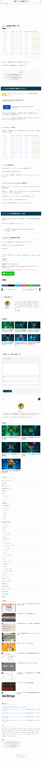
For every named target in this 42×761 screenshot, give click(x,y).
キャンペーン (21, 734)
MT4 (4, 500)
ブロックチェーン (6, 485)
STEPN (4, 483)
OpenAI (37, 730)
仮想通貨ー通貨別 (6, 522)
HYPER (24, 730)
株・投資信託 (5, 586)
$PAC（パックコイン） (8, 561)
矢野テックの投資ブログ (21, 1)
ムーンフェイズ (33, 734)
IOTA (4, 559)
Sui (19, 732)
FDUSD (13, 730)
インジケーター (6, 498)
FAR (6, 730)
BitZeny (5, 573)
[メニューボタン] (1, 1)
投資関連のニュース (7, 488)
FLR (4, 531)
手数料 (9, 736)
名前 (4, 376)
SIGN (14, 732)
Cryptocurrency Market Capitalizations (13, 75)
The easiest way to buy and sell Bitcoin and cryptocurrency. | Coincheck (23, 230)
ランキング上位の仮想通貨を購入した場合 (13, 77)
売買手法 (5, 583)
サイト (4, 385)
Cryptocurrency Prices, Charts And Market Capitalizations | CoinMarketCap (22, 107)
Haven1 (20, 730)
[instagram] (17, 310)
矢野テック (7, 307)
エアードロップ (6, 540)
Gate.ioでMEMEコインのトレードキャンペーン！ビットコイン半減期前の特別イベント (19, 709)
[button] (5, 285)
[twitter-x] (15, 310)
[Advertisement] (21, 12)
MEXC (30, 730)
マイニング (5, 510)
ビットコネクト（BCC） (8, 568)
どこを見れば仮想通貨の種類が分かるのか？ (14, 74)
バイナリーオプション (7, 480)
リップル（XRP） (7, 547)
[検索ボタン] (40, 1)
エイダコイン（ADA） (7, 554)
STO (17, 732)
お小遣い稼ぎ (5, 591)
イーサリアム (6, 524)
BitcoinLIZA (6, 564)
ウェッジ (10, 734)
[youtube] (19, 310)
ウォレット (5, 512)
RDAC (8, 732)
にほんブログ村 (5, 260)
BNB (4, 529)
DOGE (5, 526)
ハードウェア (5, 575)
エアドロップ (15, 734)
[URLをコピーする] (37, 285)
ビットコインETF (27, 734)
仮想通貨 (4, 28)
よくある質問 (5, 593)
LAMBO (5, 566)
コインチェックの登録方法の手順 (13, 79)
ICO (4, 519)
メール (4, 381)
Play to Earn (4, 732)
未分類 (4, 596)
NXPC (34, 730)
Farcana (9, 730)
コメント (5, 362)
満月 (14, 736)
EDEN (3, 730)
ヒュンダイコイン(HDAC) (8, 571)
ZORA (33, 732)
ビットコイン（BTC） (7, 543)
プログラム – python (7, 581)
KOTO (5, 536)
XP (4, 557)
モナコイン (5, 552)
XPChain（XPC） (7, 538)
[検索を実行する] (39, 399)
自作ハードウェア (6, 578)
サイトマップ (24, 754)
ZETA (26, 732)
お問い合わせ (18, 754)
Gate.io (17, 730)
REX (11, 732)
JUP (27, 730)
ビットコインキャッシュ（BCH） (9, 545)
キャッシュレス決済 (7, 588)
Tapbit (23, 732)
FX (3, 493)
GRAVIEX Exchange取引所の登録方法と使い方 (11, 707)
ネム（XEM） (6, 550)
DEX (4, 517)
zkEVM (29, 732)
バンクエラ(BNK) (7, 533)
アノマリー (36, 732)
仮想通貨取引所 (6, 505)
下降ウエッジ (4, 736)
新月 (12, 736)
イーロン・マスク (5, 734)
